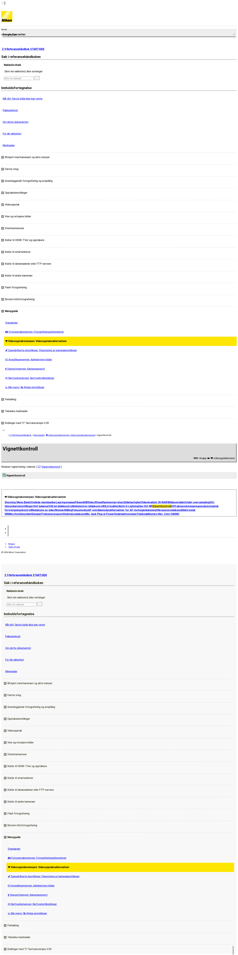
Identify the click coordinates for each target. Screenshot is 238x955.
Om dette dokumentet (15, 122)
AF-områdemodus (99, 510)
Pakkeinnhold (10, 110)
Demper (36, 514)
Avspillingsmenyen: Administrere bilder (28, 359)
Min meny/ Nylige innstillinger (24, 387)
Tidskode (142, 514)
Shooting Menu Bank (17, 502)
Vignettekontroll (50, 466)
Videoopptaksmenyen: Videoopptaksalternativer (36, 341)
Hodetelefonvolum (125, 514)
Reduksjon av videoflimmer (48, 510)
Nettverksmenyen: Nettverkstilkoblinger (29, 378)
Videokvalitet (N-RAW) (154, 502)
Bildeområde (175, 502)
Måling (68, 510)
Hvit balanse (40, 506)
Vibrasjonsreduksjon (168, 510)
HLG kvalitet (111, 506)
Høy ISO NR (145, 506)
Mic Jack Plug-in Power (99, 514)
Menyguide (39, 435)
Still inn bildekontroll (60, 506)
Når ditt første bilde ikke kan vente (22, 98)
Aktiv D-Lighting (128, 506)
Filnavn (79, 502)
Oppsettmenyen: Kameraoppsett (25, 368)
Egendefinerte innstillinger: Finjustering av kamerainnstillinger (41, 350)
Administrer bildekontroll (88, 506)
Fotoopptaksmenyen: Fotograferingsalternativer (34, 331)
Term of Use (14, 547)
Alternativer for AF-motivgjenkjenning (133, 510)
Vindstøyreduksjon (74, 514)
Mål (85, 502)
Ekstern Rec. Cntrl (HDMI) (163, 514)
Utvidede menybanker (43, 502)
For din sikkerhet (12, 133)
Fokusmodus (80, 510)
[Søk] (37, 78)
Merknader (9, 145)
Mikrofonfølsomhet (20, 514)
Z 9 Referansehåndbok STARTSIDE (23, 49)
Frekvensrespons (52, 514)
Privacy (11, 544)
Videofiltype (95, 502)
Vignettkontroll (161, 506)
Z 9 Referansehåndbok (20, 435)
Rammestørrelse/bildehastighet (121, 502)
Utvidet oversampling (196, 502)
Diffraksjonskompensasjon (187, 506)
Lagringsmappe (65, 502)
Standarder (11, 322)
